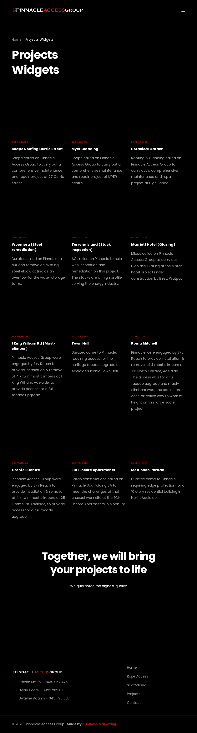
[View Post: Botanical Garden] (158, 118)
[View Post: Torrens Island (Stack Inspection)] (99, 213)
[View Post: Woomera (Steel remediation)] (39, 213)
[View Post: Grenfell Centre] (39, 439)
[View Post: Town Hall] (99, 312)
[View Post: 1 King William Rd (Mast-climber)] (39, 312)
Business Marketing (99, 724)
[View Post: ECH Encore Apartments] (99, 439)
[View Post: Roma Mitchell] (158, 312)
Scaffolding (20, 336)
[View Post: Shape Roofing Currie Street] (39, 118)
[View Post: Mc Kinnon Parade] (158, 439)
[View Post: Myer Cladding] (99, 118)
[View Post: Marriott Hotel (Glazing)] (158, 213)
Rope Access (20, 142)
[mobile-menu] (181, 10)
